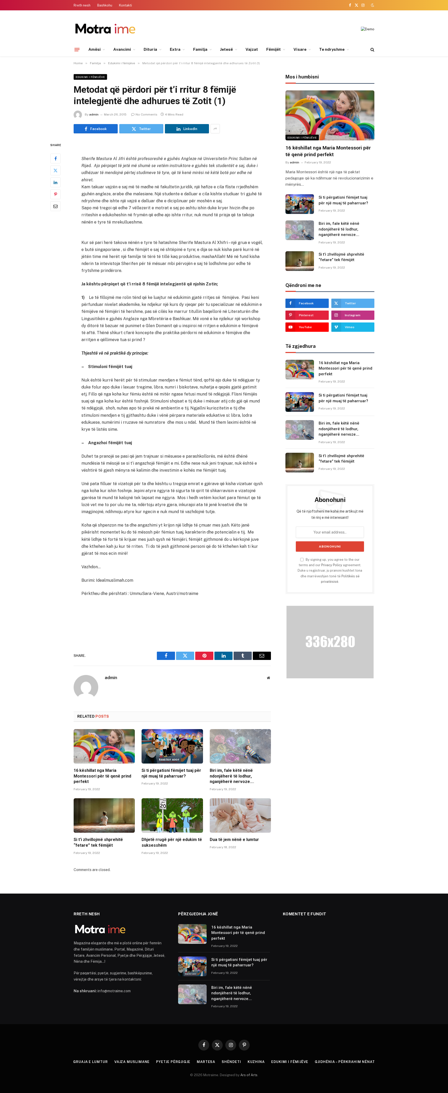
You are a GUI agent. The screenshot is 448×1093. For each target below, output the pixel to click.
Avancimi (122, 49)
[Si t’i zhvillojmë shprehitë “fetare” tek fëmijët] (104, 815)
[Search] (371, 49)
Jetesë (226, 49)
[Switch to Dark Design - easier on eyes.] (372, 5)
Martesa (206, 1062)
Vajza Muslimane (132, 1062)
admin (94, 114)
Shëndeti (231, 1062)
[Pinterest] (55, 194)
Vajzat (252, 49)
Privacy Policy (331, 565)
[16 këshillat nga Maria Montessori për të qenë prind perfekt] (104, 746)
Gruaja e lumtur (90, 1062)
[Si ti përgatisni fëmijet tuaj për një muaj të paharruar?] (172, 746)
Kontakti (125, 5)
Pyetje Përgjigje (173, 1062)
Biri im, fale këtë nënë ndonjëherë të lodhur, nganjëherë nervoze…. (232, 776)
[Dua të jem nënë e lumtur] (240, 815)
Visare (299, 49)
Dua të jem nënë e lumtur (234, 839)
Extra (175, 49)
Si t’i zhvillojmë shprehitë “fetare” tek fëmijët (98, 842)
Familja (200, 49)
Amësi (94, 49)
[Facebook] (55, 159)
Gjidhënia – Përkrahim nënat (345, 1062)
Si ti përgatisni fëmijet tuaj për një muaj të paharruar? (171, 773)
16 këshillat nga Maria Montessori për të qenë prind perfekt (102, 776)
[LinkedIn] (55, 183)
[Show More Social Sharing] (215, 128)
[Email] (55, 206)
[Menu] (77, 49)
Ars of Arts (248, 1075)
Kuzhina (256, 1062)
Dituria (150, 49)
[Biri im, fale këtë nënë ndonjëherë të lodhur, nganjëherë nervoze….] (240, 746)
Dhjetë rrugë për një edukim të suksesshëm (172, 842)
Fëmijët (273, 49)
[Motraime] (105, 29)
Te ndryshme (332, 49)
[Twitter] (55, 171)
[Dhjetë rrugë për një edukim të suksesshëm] (172, 815)
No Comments (146, 114)
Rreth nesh (82, 5)
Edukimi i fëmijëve (90, 76)
